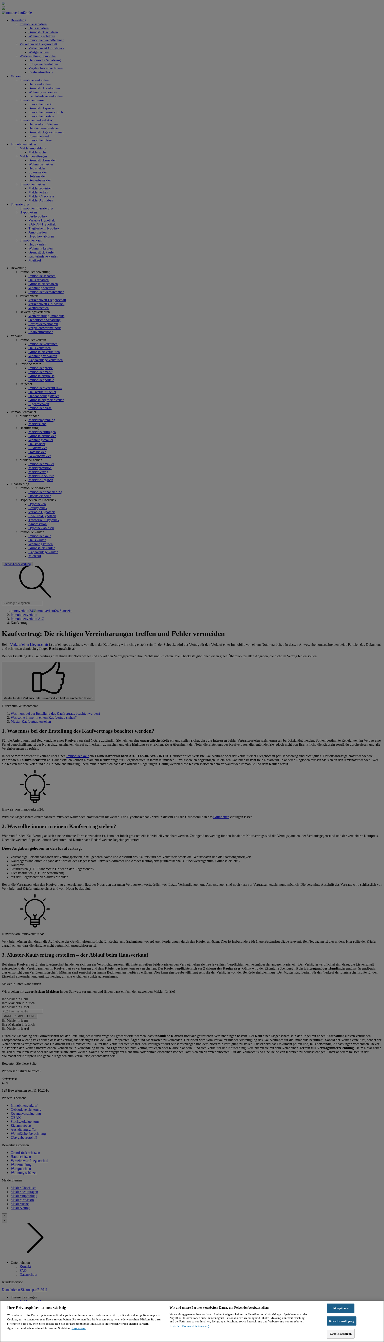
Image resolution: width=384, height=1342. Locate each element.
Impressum (79, 1328)
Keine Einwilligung (341, 1321)
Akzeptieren (340, 1308)
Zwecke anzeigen (341, 1333)
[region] (192, 1321)
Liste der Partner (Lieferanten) (189, 1326)
